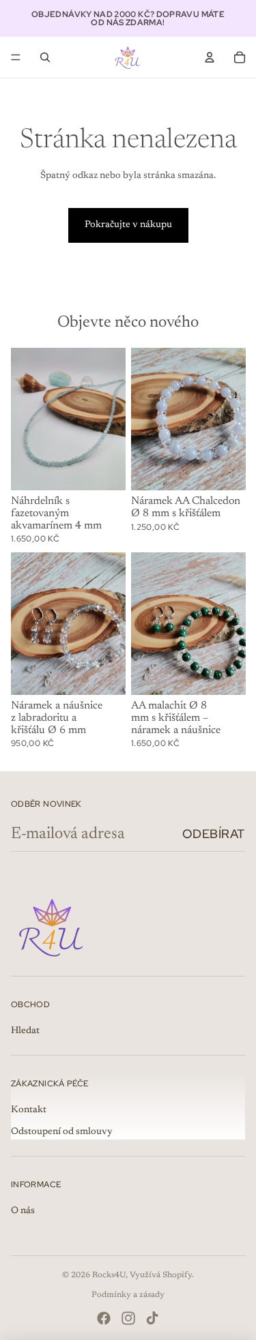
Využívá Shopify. (162, 1275)
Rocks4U (109, 1275)
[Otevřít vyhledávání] (45, 57)
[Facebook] (104, 1318)
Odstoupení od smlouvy (62, 1132)
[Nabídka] (15, 57)
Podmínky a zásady (128, 1295)
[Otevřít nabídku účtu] (210, 57)
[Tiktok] (152, 1318)
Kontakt (28, 1110)
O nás (23, 1211)
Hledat (25, 1031)
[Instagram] (128, 1318)
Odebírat (213, 834)
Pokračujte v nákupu (128, 225)
